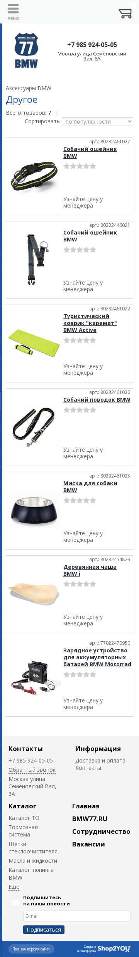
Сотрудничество (101, 831)
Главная (86, 805)
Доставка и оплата (100, 760)
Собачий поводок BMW (97, 399)
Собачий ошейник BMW (90, 152)
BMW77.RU (89, 818)
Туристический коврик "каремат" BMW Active (90, 323)
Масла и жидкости (32, 860)
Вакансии (88, 844)
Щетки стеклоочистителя (33, 847)
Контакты (25, 748)
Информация (98, 748)
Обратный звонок (32, 769)
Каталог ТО (23, 817)
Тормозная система (23, 830)
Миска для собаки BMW (90, 486)
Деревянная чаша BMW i (90, 570)
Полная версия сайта (31, 949)
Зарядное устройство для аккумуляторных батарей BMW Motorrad (97, 657)
